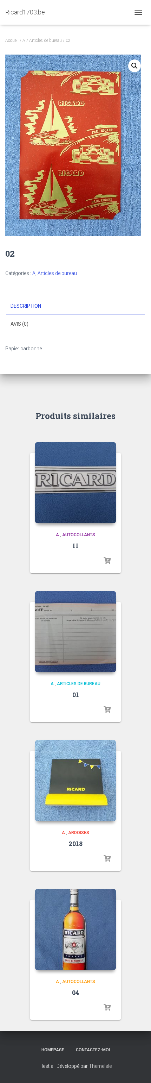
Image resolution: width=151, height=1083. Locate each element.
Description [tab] (26, 306)
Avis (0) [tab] (19, 324)
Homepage (52, 1049)
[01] (75, 631)
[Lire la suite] (107, 560)
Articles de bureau (45, 40)
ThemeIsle (100, 1066)
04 (75, 992)
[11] (75, 482)
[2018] (75, 780)
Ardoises (78, 832)
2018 (75, 843)
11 (75, 546)
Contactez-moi (93, 1049)
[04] (75, 929)
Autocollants (78, 534)
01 (75, 694)
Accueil (12, 40)
